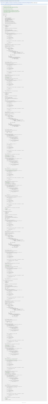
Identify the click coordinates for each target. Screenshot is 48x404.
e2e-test (21, 2)
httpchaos (29, 2)
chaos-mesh (13, 2)
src (5, 2)
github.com (8, 2)
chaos (26, 2)
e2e (24, 2)
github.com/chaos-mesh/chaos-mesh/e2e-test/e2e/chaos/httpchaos (14, 4)
